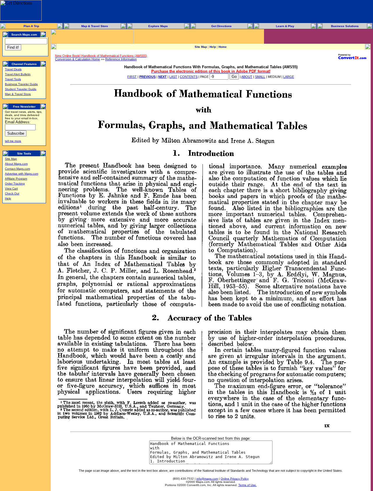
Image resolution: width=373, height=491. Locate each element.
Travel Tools (13, 79)
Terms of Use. (247, 485)
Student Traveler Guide (20, 89)
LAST (173, 76)
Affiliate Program (16, 178)
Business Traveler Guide (21, 84)
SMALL (260, 76)
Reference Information (121, 59)
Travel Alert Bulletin (18, 74)
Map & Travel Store (94, 26)
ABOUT (246, 76)
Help (8, 198)
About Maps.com (16, 163)
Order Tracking (15, 183)
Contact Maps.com (17, 168)
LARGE (288, 76)
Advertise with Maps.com (21, 173)
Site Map (11, 158)
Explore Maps (158, 26)
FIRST (132, 76)
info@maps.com (207, 478)
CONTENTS (189, 76)
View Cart (11, 188)
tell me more (13, 141)
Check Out (12, 193)
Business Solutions (345, 26)
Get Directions (221, 26)
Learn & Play (285, 26)
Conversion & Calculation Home (77, 59)
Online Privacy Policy (235, 478)
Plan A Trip (31, 26)
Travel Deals (13, 69)
